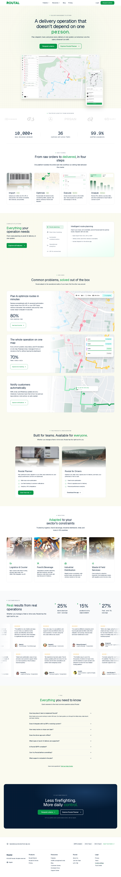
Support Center (55, 870)
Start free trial (24, 493)
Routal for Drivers (33, 860)
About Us (75, 858)
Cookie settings (99, 863)
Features (45, 3)
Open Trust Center (108, 844)
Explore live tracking (18, 367)
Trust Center (98, 865)
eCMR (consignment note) (58, 860)
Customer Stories (56, 865)
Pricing (70, 3)
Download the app (73, 492)
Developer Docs (55, 868)
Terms (96, 860)
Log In (97, 3)
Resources (55, 3)
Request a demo (48, 46)
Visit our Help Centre (67, 766)
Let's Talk (75, 863)
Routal (9, 855)
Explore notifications (18, 402)
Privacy (97, 858)
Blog (64, 3)
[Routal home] (13, 3)
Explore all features (15, 245)
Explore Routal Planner (68, 46)
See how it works (17, 325)
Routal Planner (33, 858)
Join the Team (77, 860)
